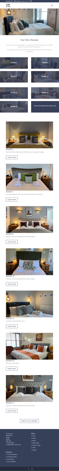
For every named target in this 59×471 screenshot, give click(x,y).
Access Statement (11, 461)
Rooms (34, 438)
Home (33, 436)
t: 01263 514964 (10, 443)
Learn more (12, 157)
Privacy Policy (10, 459)
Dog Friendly (35, 443)
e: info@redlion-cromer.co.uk (13, 444)
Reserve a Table (36, 445)
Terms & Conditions (12, 454)
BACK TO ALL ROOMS (29, 421)
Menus (34, 440)
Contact (34, 450)
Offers (34, 447)
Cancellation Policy (12, 457)
